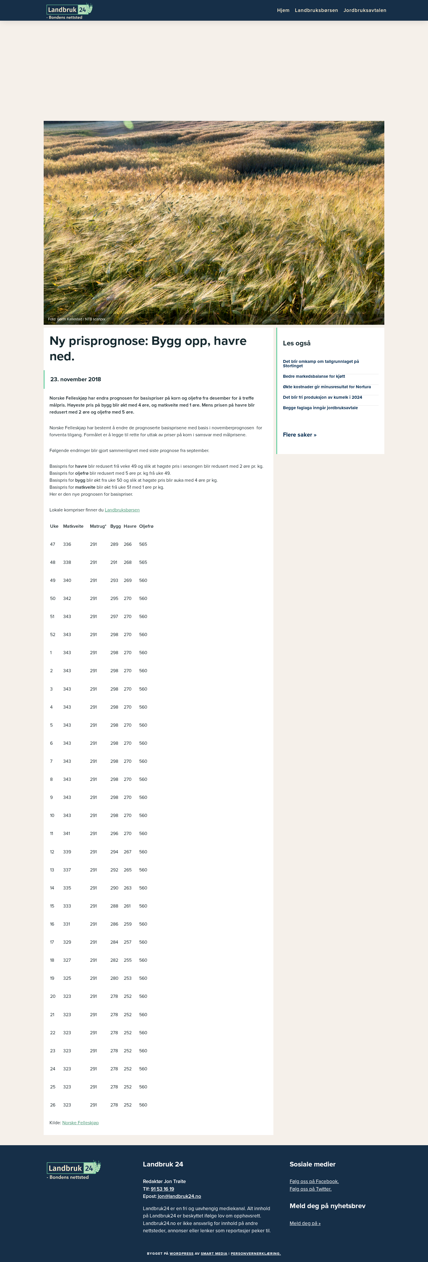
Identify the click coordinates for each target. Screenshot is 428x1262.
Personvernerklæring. (256, 1254)
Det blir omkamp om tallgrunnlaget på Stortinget (321, 363)
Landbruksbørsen (122, 510)
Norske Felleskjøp (80, 1123)
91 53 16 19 (162, 1189)
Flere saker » (300, 434)
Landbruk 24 (74, 10)
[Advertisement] (214, 73)
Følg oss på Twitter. (311, 1189)
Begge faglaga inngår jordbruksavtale (320, 407)
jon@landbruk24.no (179, 1196)
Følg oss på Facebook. (314, 1181)
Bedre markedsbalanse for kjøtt (314, 376)
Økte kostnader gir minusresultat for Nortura (327, 386)
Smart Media (214, 1254)
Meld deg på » (305, 1223)
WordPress (182, 1254)
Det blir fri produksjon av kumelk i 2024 (322, 397)
